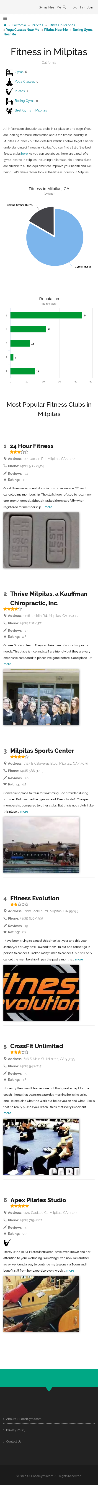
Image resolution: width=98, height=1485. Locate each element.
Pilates (20, 91)
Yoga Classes (25, 81)
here (24, 153)
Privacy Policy (15, 1430)
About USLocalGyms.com (23, 1419)
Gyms (19, 72)
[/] (4, 25)
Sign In (78, 7)
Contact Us (13, 1441)
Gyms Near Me (50, 7)
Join (90, 7)
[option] (41, 540)
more (48, 507)
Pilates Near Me (56, 30)
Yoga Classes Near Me (22, 30)
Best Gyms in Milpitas (31, 110)
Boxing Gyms (24, 101)
